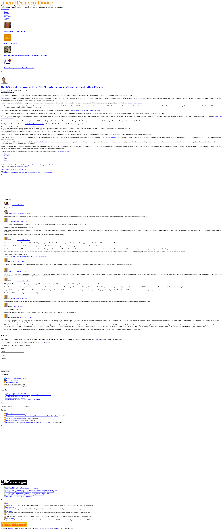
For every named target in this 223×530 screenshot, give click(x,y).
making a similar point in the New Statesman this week (85, 110)
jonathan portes (34, 165)
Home (6, 12)
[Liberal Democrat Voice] (27, 4)
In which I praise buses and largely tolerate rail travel (29, 495)
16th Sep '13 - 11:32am (23, 281)
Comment (3, 358)
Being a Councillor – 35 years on (15, 398)
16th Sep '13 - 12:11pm (20, 298)
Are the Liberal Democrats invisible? (16, 393)
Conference (17, 166)
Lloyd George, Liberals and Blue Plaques (26, 488)
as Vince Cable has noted (134, 103)
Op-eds (26, 166)
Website (3, 355)
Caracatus (10, 271)
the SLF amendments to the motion (34, 124)
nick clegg (41, 165)
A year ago (4, 98)
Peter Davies (9, 504)
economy (26, 165)
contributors (58, 528)
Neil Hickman (10, 518)
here (97, 339)
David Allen (9, 514)
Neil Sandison (10, 507)
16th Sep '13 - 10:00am (23, 213)
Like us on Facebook (12, 380)
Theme (6, 19)
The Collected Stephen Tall (62, 151)
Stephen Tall (6, 91)
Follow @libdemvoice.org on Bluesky (16, 378)
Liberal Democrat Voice (44, 528)
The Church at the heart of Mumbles (22, 496)
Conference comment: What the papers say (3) (13, 169)
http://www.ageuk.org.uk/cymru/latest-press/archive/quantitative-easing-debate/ (25, 256)
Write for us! (7, 16)
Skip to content (5, 9)
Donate (6, 15)
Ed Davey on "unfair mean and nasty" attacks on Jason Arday (23, 399)
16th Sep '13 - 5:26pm (17, 306)
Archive (6, 13)
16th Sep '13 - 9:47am (18, 205)
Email (2, 351)
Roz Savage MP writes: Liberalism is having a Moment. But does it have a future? (28, 395)
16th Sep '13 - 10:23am (23, 240)
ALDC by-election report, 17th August (17, 396)
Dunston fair (18, 487)
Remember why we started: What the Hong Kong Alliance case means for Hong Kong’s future (32, 416)
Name (2, 348)
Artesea (22, 528)
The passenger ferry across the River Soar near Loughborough (31, 493)
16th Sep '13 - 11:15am (20, 271)
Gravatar (47, 342)
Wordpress (11, 528)
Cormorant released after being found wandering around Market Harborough (35, 490)
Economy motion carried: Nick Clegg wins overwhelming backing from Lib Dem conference (26, 172)
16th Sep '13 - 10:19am (20, 221)
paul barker (9, 511)
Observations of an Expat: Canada (15, 414)
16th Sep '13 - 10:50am (18, 261)
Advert (3, 71)
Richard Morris (12, 213)
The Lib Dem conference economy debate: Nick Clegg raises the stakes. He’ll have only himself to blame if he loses (52, 87)
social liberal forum (50, 165)
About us (6, 18)
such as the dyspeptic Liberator (44, 142)
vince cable (60, 165)
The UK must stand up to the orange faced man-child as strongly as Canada (33, 492)
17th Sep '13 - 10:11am (25, 317)
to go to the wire (111, 137)
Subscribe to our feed (12, 382)
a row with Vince (81, 142)
